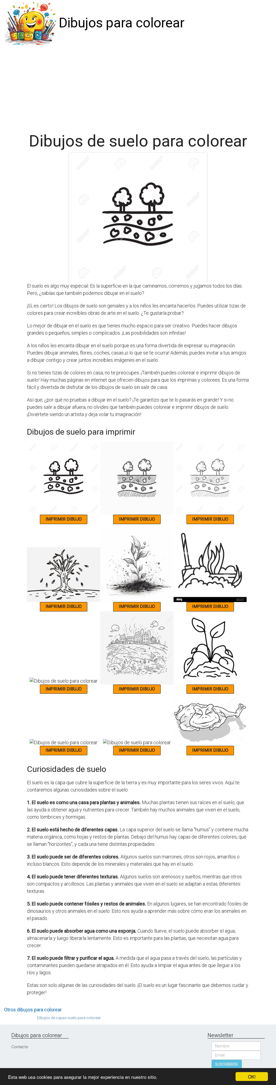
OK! (252, 1076)
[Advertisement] (138, 86)
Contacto (19, 1046)
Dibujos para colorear (121, 23)
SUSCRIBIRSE (226, 1064)
